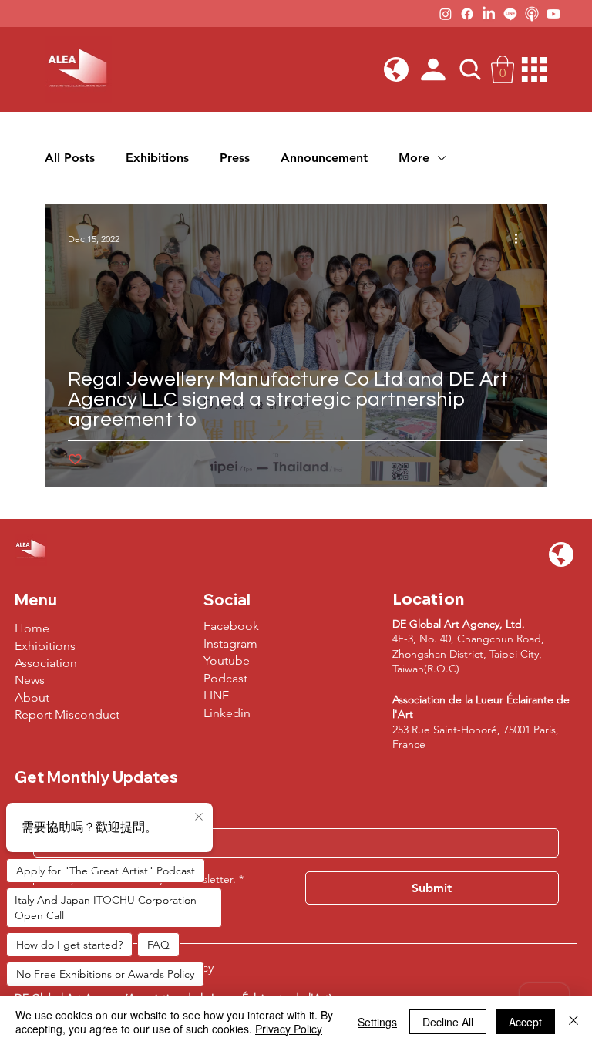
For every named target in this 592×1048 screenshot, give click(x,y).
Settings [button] (377, 1021)
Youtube (227, 660)
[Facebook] (467, 14)
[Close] (573, 1022)
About (32, 697)
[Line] (510, 14)
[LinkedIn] (488, 14)
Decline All (447, 1021)
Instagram (230, 643)
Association (46, 662)
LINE (216, 695)
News (30, 679)
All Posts (70, 157)
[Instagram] (445, 14)
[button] (396, 69)
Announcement (324, 157)
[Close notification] (199, 817)
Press (235, 157)
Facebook (231, 625)
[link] (502, 69)
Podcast (225, 678)
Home (32, 628)
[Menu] (535, 69)
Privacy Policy (288, 1028)
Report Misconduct (67, 714)
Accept (525, 1021)
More (414, 157)
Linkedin (227, 713)
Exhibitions (157, 157)
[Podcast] (532, 14)
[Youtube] (553, 14)
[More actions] (521, 238)
